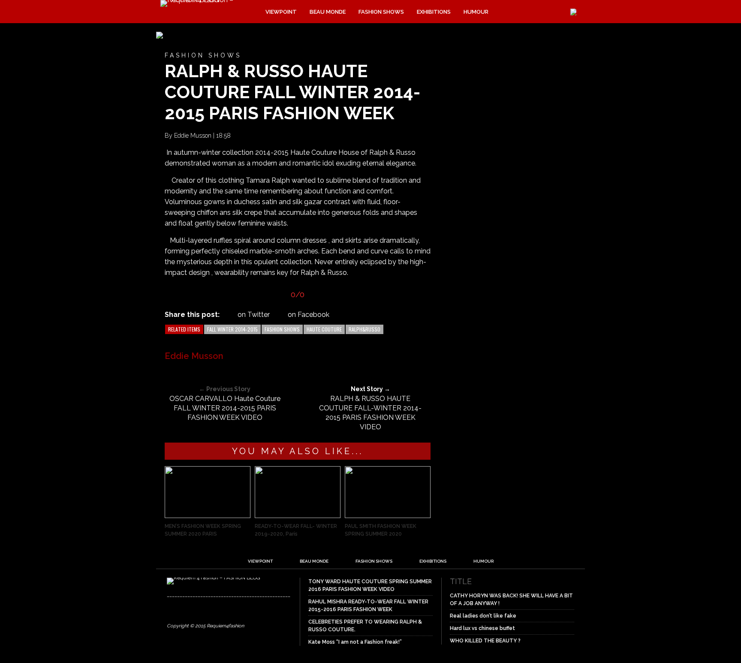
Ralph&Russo (364, 329)
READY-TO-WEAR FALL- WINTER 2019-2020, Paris (296, 530)
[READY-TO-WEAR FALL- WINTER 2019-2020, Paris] (297, 516)
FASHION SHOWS (381, 12)
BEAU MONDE (328, 12)
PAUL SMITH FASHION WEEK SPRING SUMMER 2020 (380, 530)
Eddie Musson (192, 135)
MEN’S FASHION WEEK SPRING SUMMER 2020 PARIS (203, 530)
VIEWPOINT (281, 12)
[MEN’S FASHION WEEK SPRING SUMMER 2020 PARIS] (207, 516)
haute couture (324, 329)
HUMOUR (476, 12)
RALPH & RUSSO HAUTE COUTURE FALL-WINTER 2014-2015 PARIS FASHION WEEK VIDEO (370, 413)
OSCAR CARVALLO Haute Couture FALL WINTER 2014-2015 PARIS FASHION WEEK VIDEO (224, 408)
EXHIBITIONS (434, 12)
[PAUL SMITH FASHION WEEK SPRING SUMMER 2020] (388, 516)
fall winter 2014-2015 (232, 329)
